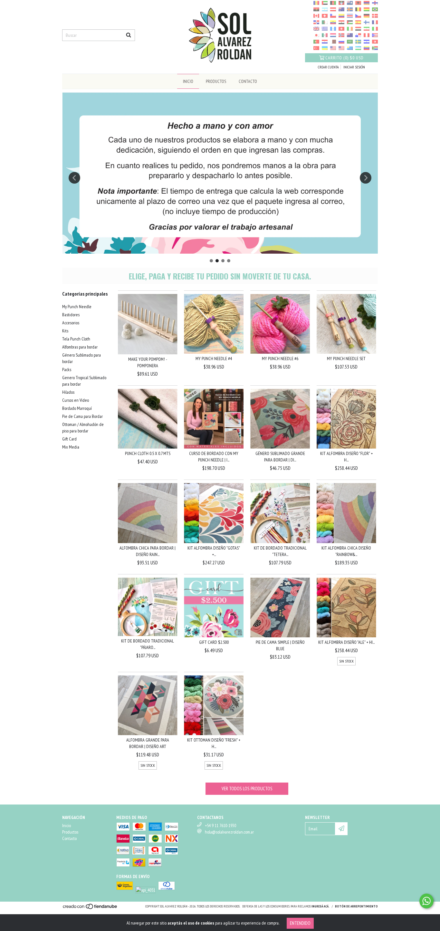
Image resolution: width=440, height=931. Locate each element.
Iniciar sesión (354, 67)
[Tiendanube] (90, 908)
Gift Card (69, 439)
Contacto (248, 81)
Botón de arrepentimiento (356, 906)
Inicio (188, 81)
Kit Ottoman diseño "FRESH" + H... (213, 743)
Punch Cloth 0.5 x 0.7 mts (147, 453)
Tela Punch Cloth (76, 339)
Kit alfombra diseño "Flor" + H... (346, 456)
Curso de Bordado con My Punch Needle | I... (213, 456)
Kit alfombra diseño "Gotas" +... (213, 551)
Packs (66, 369)
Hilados (68, 392)
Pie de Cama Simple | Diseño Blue (280, 645)
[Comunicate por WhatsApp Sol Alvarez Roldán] (426, 901)
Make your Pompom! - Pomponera (147, 362)
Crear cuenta (328, 67)
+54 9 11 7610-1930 (220, 825)
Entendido (300, 923)
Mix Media (70, 447)
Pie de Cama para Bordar (82, 416)
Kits (65, 331)
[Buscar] (128, 35)
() (344, 58)
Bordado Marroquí (77, 408)
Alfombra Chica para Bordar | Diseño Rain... (148, 551)
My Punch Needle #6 (280, 358)
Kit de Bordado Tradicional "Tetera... (280, 551)
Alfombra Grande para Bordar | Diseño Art (147, 743)
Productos (216, 81)
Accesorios (70, 323)
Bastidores (71, 315)
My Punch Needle (76, 306)
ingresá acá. (320, 906)
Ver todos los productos (247, 788)
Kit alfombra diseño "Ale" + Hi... (346, 642)
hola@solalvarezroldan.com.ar (229, 832)
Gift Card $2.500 (214, 642)
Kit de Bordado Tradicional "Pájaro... (147, 644)
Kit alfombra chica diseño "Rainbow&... (346, 551)
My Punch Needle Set (346, 358)
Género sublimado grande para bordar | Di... (280, 456)
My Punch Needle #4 (214, 358)
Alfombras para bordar (80, 347)
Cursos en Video (75, 400)
